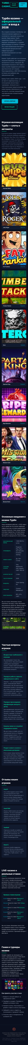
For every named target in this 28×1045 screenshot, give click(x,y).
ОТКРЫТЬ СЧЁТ (23, 4)
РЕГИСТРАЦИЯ (9, 107)
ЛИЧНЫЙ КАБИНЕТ (14, 4)
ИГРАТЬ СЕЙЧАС (9, 101)
